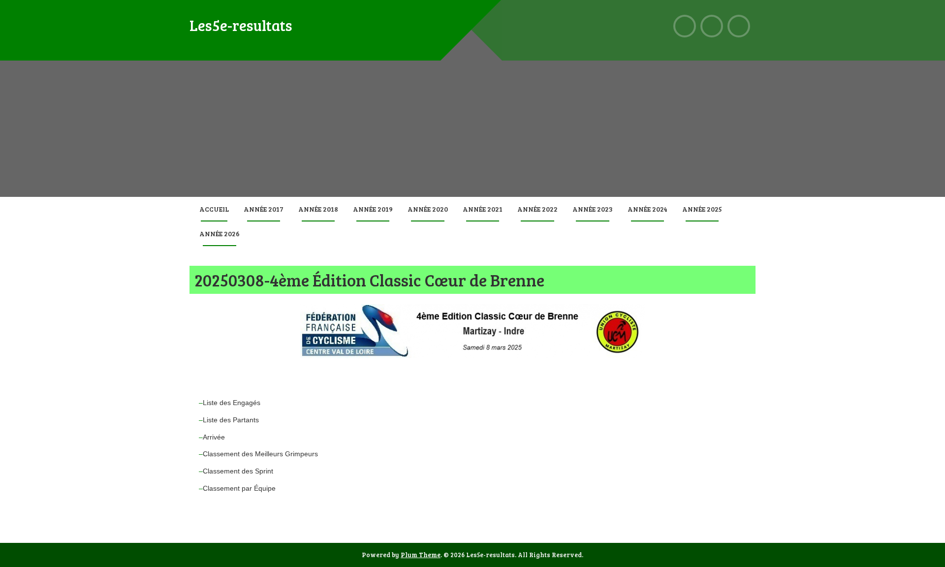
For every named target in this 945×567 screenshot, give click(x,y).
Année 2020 (428, 209)
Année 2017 (264, 209)
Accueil (214, 209)
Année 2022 (537, 209)
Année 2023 (592, 209)
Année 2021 (483, 209)
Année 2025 (702, 209)
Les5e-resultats (240, 25)
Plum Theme (421, 554)
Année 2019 (373, 209)
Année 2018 (318, 209)
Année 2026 (219, 233)
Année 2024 (647, 209)
